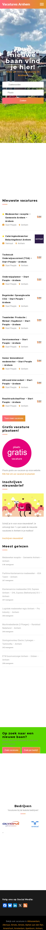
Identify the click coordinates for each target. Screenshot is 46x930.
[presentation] (2, 832)
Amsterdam (19, 928)
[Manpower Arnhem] (35, 824)
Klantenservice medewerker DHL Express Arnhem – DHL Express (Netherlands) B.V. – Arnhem (22, 593)
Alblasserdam (33, 921)
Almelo (14, 925)
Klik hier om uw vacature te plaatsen (18, 474)
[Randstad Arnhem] (11, 824)
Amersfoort (8, 928)
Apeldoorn (30, 928)
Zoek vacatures (11, 750)
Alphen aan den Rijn (34, 925)
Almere (21, 925)
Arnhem (39, 928)
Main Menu (42, 4)
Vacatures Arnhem (16, 4)
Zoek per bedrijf (31, 750)
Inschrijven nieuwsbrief (12, 538)
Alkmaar (6, 925)
